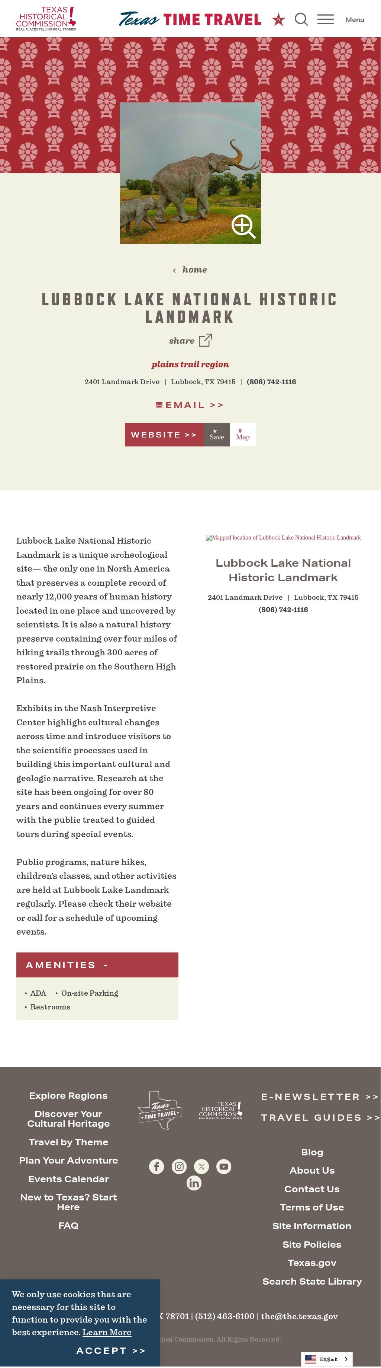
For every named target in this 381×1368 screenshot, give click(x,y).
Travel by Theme (69, 1142)
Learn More (107, 1332)
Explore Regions (68, 1095)
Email (185, 404)
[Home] (190, 19)
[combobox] (327, 1359)
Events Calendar (68, 1178)
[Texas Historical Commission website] (46, 19)
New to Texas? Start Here (68, 1202)
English (329, 1359)
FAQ (68, 1225)
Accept (102, 1350)
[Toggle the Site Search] (301, 18)
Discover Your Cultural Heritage (68, 1118)
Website (156, 434)
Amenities (63, 964)
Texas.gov (312, 1262)
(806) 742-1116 (271, 382)
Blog (312, 1152)
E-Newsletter (311, 1096)
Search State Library (312, 1281)
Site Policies (312, 1244)
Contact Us (312, 1188)
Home (195, 269)
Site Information (312, 1225)
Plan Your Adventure (68, 1160)
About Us (312, 1170)
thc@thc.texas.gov (299, 1316)
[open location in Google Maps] (283, 537)
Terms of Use (312, 1207)
